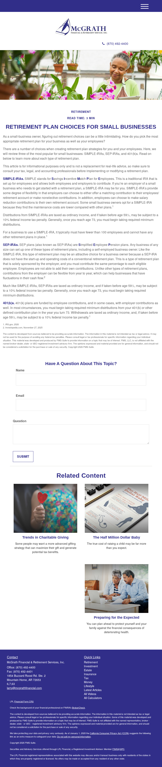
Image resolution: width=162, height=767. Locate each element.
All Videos (90, 694)
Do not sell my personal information (74, 736)
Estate (88, 670)
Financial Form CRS (24, 701)
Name (20, 370)
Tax (86, 678)
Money (88, 682)
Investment (91, 666)
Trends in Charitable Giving (45, 537)
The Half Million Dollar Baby (116, 537)
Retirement (91, 662)
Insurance (90, 674)
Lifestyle (89, 686)
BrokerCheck (78, 707)
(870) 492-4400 (117, 43)
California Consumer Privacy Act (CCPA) (109, 733)
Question (19, 421)
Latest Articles (93, 690)
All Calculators (93, 698)
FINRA (115, 749)
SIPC (122, 749)
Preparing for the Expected (116, 617)
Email (20, 395)
